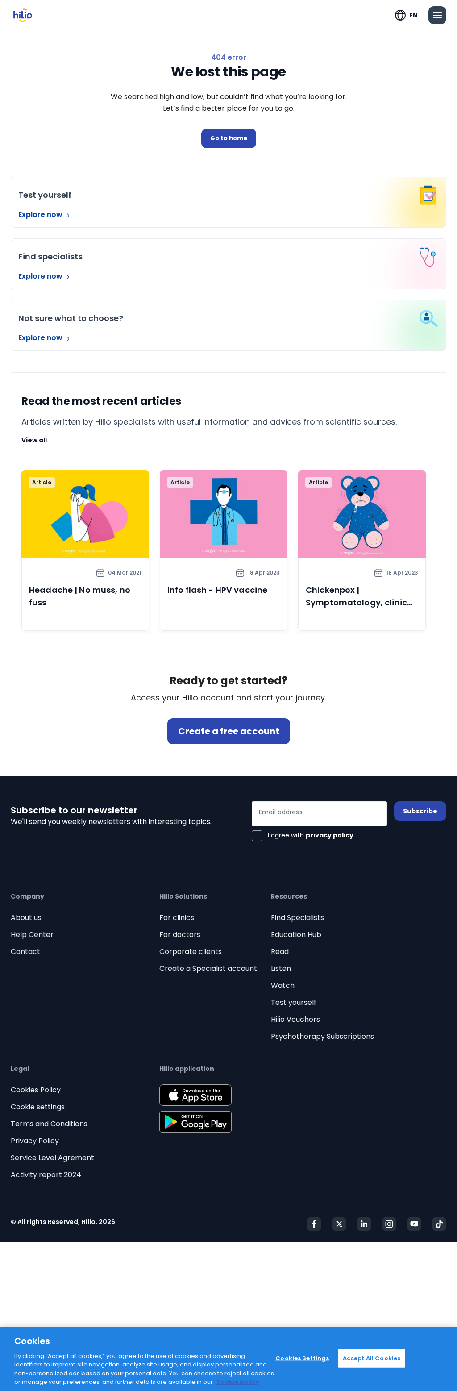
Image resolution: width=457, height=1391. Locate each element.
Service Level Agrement (52, 1158)
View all (34, 440)
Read (280, 951)
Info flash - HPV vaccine (217, 590)
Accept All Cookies (371, 1358)
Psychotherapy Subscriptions (322, 1036)
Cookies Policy (36, 1090)
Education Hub (296, 934)
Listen (281, 968)
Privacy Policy (35, 1141)
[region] (228, 1359)
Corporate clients (190, 951)
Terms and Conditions (49, 1124)
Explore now (41, 214)
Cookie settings (38, 1107)
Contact (25, 951)
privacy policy (329, 835)
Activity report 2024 (46, 1175)
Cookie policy (237, 1382)
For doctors (179, 934)
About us (26, 917)
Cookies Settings (302, 1358)
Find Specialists (297, 917)
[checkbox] (302, 835)
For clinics (176, 917)
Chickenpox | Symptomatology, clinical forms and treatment (360, 602)
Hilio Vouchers (295, 1019)
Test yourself (293, 1002)
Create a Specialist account (208, 968)
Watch (283, 985)
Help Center (32, 934)
